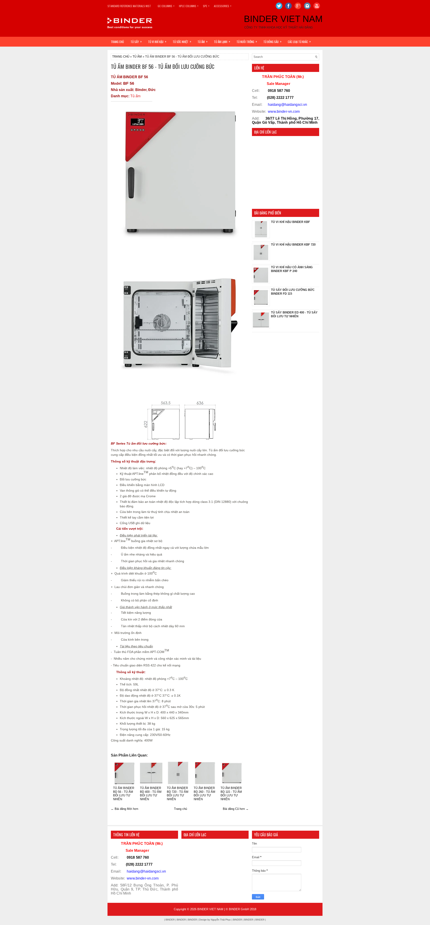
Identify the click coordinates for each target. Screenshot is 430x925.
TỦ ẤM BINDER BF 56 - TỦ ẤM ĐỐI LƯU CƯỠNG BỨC (162, 66)
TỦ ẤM (203, 41)
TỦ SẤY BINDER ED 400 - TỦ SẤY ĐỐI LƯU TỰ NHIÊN (294, 314)
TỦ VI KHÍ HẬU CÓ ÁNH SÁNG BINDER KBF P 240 (292, 269)
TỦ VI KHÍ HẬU (157, 41)
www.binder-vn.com (284, 111)
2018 (253, 909)
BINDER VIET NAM (283, 19)
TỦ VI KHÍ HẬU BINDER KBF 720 (293, 244)
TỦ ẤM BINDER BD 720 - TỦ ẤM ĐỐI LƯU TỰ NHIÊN (177, 793)
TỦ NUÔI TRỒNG (246, 41)
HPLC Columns (188, 6)
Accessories (222, 6)
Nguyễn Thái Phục (221, 919)
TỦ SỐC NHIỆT (182, 41)
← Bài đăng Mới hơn (124, 808)
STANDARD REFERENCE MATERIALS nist (129, 6)
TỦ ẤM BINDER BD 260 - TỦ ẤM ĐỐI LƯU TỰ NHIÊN (204, 793)
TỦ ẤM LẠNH (222, 41)
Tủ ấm (135, 96)
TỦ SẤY (136, 41)
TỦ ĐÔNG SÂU (272, 41)
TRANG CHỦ (117, 41)
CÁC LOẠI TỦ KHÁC (299, 41)
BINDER (248, 919)
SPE (206, 6)
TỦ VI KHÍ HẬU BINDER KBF (290, 222)
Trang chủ (180, 808)
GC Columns (166, 6)
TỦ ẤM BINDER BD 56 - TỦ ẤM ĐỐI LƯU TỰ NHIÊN (123, 793)
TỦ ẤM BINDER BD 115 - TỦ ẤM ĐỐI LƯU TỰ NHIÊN (231, 793)
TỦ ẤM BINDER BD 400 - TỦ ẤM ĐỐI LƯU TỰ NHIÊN (150, 793)
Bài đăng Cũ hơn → (236, 808)
